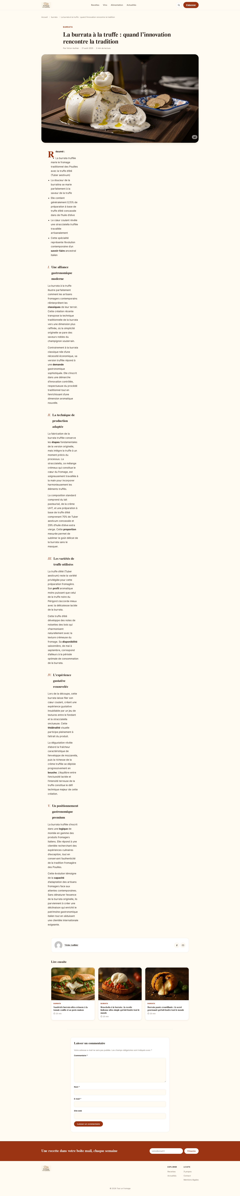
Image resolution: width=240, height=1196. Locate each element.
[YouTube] (182, 945)
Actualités (131, 5)
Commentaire (81, 1055)
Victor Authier (71, 944)
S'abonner (191, 5)
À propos (188, 1171)
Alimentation (117, 5)
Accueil (44, 17)
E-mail (77, 1099)
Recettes (95, 5)
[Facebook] (176, 945)
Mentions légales (191, 1180)
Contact (187, 1176)
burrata (54, 17)
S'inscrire (191, 1151)
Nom (77, 1087)
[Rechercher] (178, 5)
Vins (105, 5)
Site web (78, 1111)
